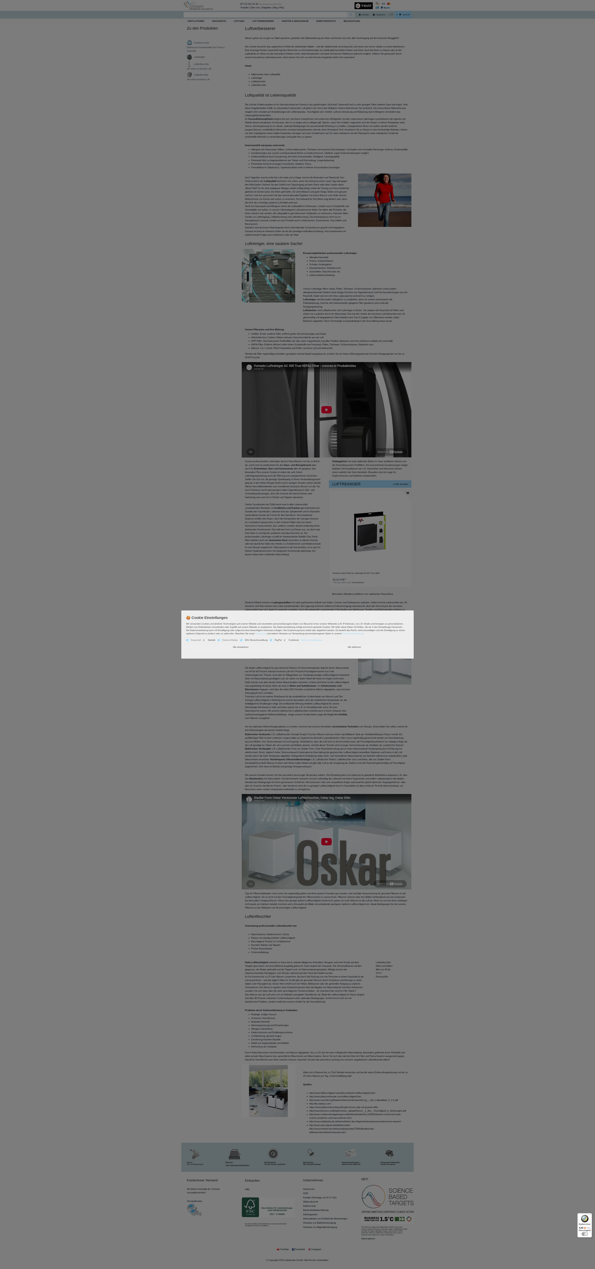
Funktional (294, 640)
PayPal (278, 640)
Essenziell (196, 640)
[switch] (585, 1234)
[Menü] (590, 1215)
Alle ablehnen (354, 647)
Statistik (211, 640)
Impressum (260, 633)
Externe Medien (230, 640)
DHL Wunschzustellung (256, 640)
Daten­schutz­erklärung (353, 633)
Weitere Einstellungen (311, 640)
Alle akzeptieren (241, 647)
